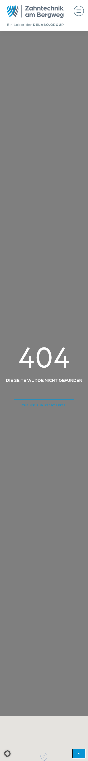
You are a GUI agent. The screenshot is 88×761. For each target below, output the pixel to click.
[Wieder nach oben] (79, 753)
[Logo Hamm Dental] (35, 15)
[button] (79, 11)
